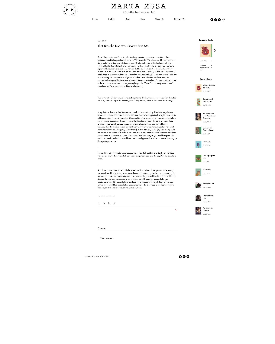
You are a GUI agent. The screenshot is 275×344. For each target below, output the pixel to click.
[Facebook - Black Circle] (211, 19)
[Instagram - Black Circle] (215, 19)
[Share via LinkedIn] (109, 203)
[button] (223, 19)
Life (114, 196)
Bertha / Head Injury (104, 196)
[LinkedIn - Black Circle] (219, 19)
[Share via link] (115, 203)
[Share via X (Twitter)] (104, 203)
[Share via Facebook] (99, 203)
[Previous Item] (197, 50)
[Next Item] (215, 50)
